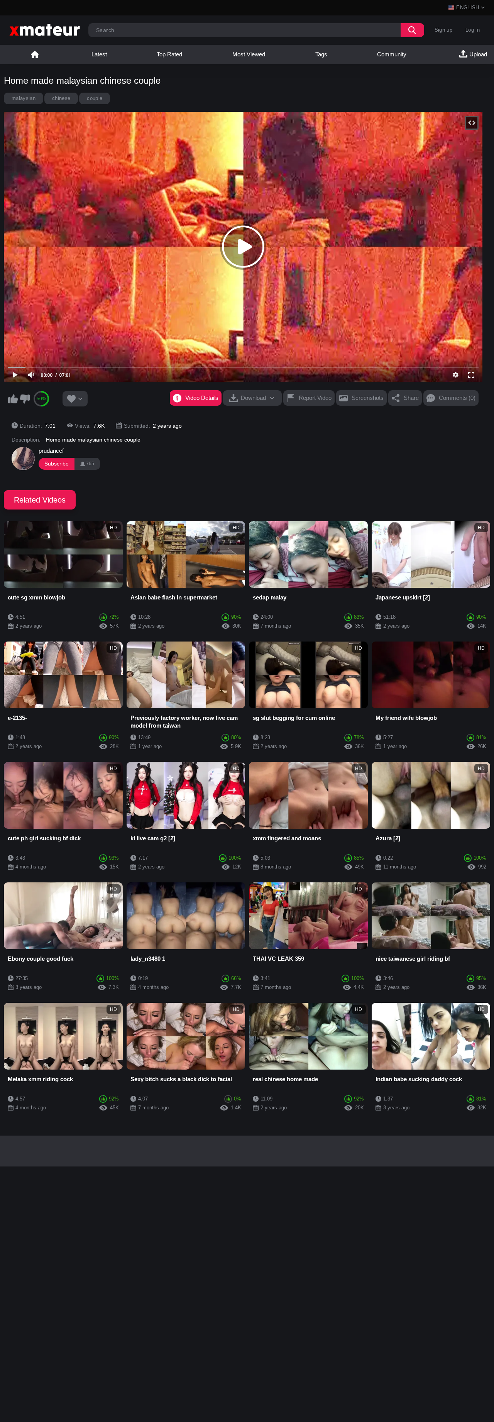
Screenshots (368, 397)
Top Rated (169, 54)
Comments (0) (457, 397)
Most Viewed (248, 54)
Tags (321, 54)
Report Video (315, 397)
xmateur (34, 54)
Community (391, 54)
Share (411, 397)
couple (94, 98)
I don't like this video (25, 399)
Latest (99, 54)
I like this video (13, 399)
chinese (61, 98)
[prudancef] (23, 458)
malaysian (24, 98)
